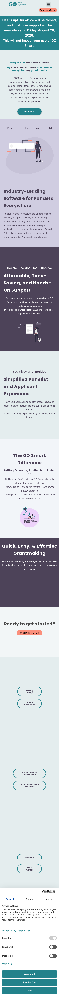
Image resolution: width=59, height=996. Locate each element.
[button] (48, 4)
